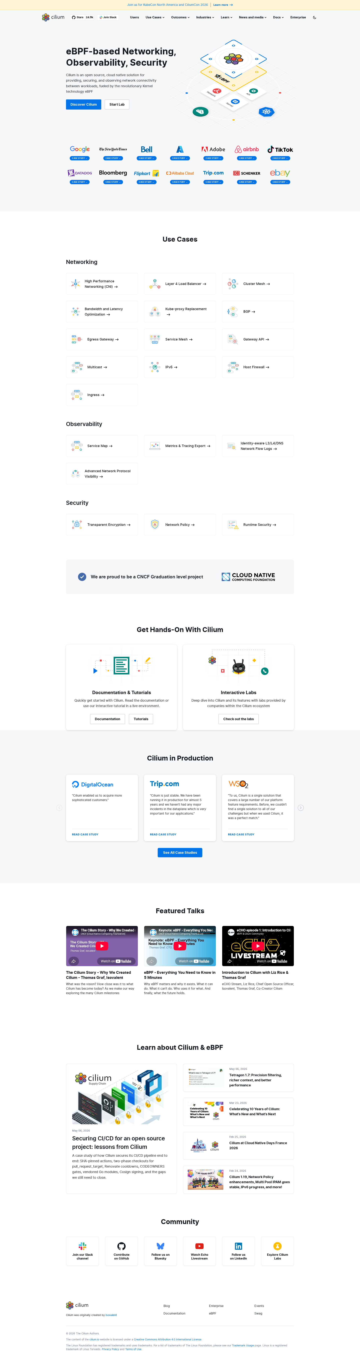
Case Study (79, 158)
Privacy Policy (110, 1349)
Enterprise (216, 1306)
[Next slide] (301, 808)
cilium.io (94, 1339)
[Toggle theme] (314, 17)
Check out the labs (238, 719)
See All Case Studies (180, 852)
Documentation (107, 719)
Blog (167, 1306)
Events (259, 1306)
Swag (258, 1313)
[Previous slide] (59, 808)
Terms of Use (133, 1349)
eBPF (212, 1313)
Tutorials (141, 719)
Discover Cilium (83, 104)
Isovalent (111, 1315)
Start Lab (117, 104)
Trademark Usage (243, 1345)
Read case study (85, 834)
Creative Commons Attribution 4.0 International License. (168, 1339)
